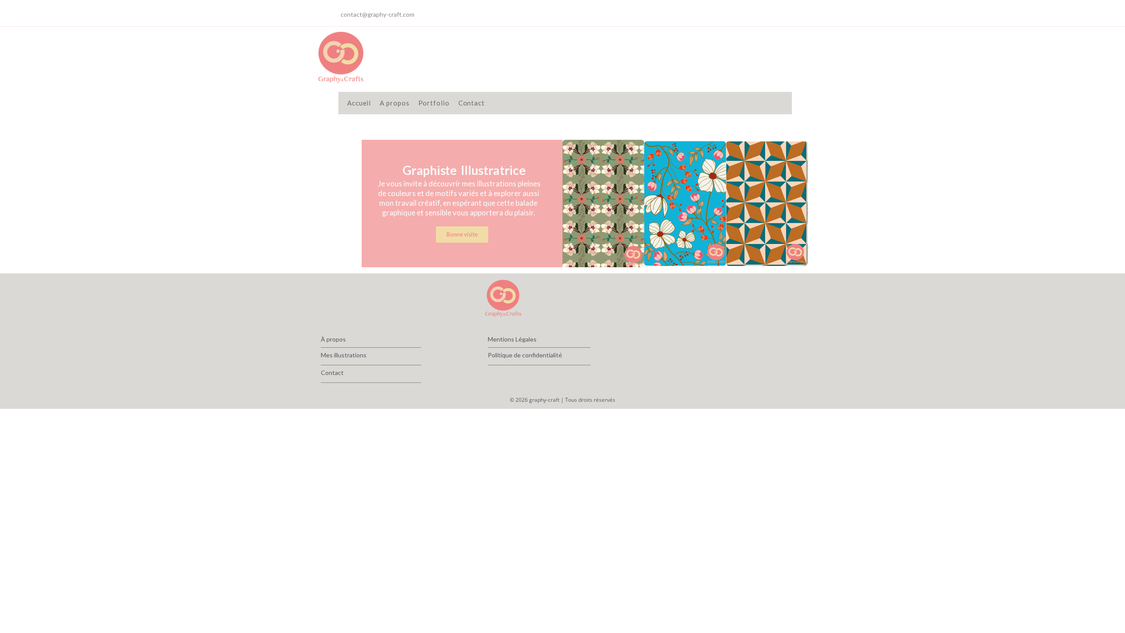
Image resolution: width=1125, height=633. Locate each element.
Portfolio (434, 103)
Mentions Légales (512, 339)
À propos (333, 339)
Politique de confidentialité (525, 355)
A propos (394, 103)
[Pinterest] (786, 13)
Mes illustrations (344, 355)
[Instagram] (769, 13)
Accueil (359, 103)
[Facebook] (751, 13)
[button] (571, 203)
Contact (471, 103)
